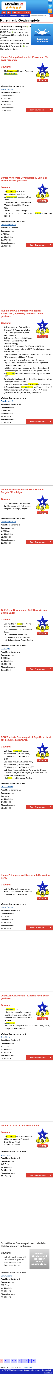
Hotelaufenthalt (10, 74)
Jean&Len (10, 1023)
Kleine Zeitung (7, 89)
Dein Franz (5, 1155)
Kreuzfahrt (17, 751)
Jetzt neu (16, 12)
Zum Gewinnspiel (38, 110)
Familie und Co (7, 401)
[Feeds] (50, 12)
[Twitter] (50, 8)
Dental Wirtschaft (8, 225)
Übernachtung (27, 387)
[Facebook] (50, 3)
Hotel (19, 624)
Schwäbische (6, 1276)
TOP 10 (26, 12)
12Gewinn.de (13, 1370)
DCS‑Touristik (7, 787)
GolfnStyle (5, 649)
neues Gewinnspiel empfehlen (29, 1370)
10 (34, 1361)
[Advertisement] (26, 143)
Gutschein (10, 1009)
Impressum (48, 1373)
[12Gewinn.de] (9, 12)
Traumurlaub (11, 197)
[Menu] (3, 12)
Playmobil (10, 373)
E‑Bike (38, 213)
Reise (9, 778)
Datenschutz (47, 1370)
